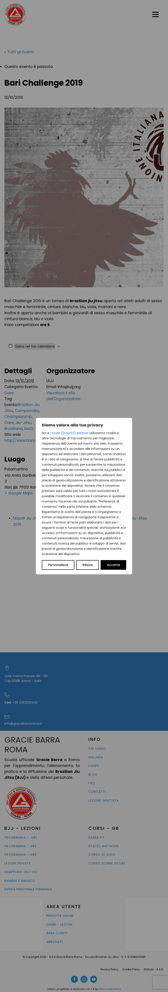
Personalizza (58, 565)
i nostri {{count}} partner (69, 433)
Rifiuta (87, 565)
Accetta (113, 565)
